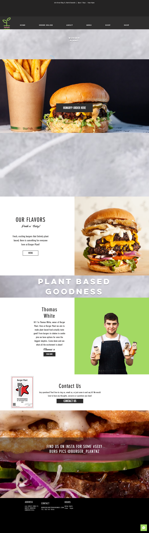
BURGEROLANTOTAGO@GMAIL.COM (52, 507)
